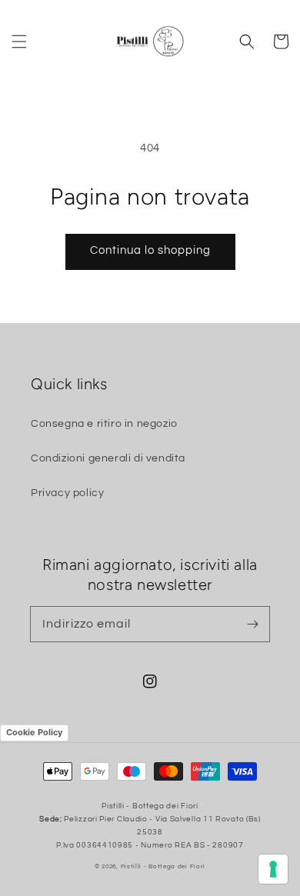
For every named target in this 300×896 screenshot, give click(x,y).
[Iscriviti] (252, 624)
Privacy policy (67, 493)
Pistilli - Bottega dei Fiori (163, 866)
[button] (19, 41)
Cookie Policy (34, 732)
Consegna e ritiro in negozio (104, 423)
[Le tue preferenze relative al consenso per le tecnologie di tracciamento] (273, 869)
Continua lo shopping (150, 250)
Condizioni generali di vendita (108, 458)
